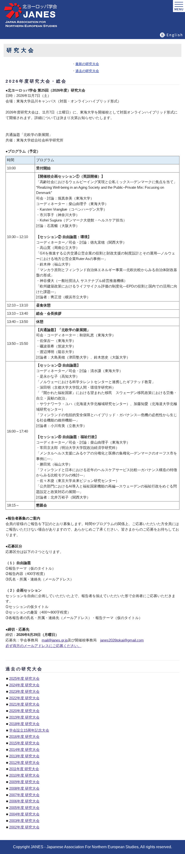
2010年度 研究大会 (24, 775)
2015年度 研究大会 (24, 743)
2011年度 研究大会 (24, 769)
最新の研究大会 (87, 64)
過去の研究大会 (87, 71)
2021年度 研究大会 (24, 704)
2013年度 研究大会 (24, 756)
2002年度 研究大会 (24, 827)
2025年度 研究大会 (24, 678)
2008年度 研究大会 (24, 788)
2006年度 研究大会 (24, 801)
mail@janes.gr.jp (55, 640)
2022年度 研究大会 (24, 698)
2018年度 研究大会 (24, 724)
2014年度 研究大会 (24, 749)
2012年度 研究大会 (24, 763)
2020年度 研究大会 (24, 711)
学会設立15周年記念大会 (29, 730)
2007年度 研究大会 (24, 795)
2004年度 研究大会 (24, 814)
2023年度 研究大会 (24, 691)
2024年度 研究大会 (24, 685)
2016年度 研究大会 (24, 736)
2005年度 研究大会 (24, 808)
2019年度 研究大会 (24, 717)
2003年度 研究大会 (24, 821)
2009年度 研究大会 (24, 782)
